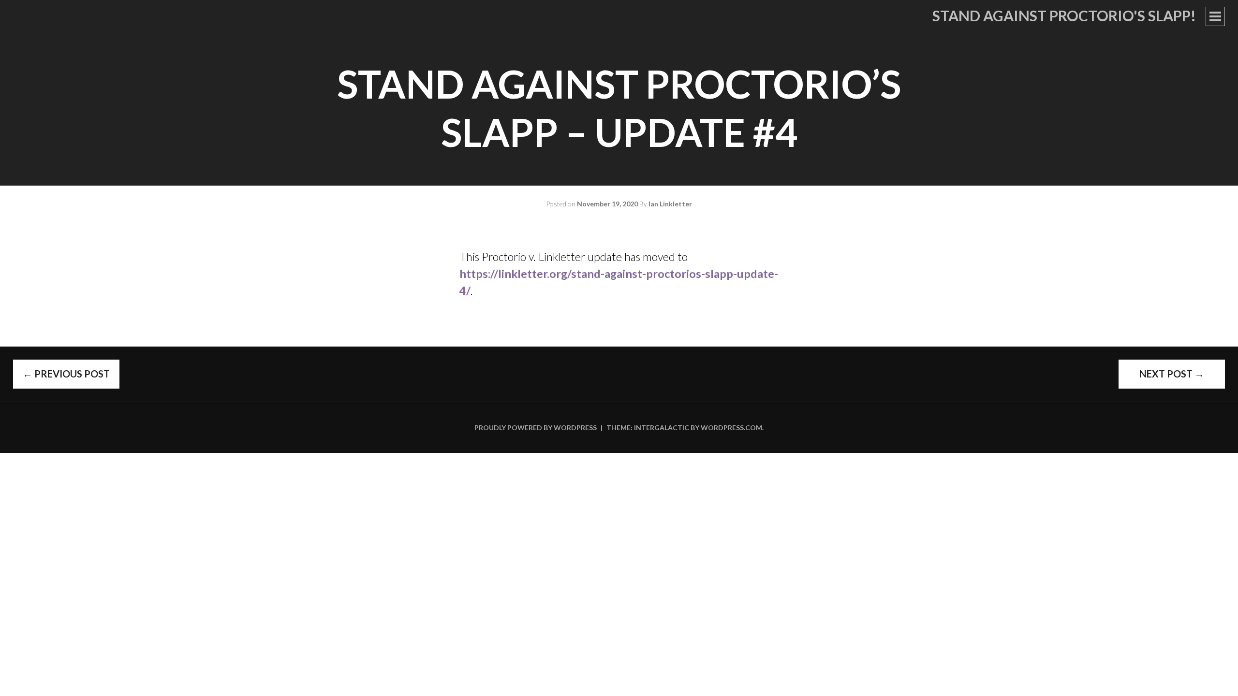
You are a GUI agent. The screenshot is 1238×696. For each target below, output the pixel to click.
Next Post (1171, 373)
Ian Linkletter (670, 204)
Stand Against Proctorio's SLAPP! (1064, 15)
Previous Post (66, 373)
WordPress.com (731, 427)
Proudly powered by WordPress (535, 427)
